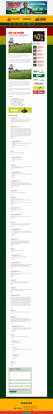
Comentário (11, 371)
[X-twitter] (27, 19)
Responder (12, 123)
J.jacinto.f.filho (13, 316)
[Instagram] (24, 19)
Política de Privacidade (47, 411)
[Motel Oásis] (39, 41)
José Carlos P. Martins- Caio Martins (17, 326)
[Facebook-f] (25, 19)
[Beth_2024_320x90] (39, 73)
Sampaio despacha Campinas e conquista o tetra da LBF (40, 51)
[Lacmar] (39, 81)
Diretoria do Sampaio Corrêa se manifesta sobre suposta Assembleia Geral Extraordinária (40, 47)
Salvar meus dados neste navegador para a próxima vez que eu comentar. (19, 389)
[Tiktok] (30, 19)
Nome (10, 380)
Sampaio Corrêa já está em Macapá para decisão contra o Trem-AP (40, 58)
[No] (51, 412)
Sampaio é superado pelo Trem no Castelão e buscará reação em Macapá (40, 65)
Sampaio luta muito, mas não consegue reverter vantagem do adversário (40, 54)
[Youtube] (28, 19)
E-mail (11, 383)
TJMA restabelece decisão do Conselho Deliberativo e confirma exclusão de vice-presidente (40, 62)
